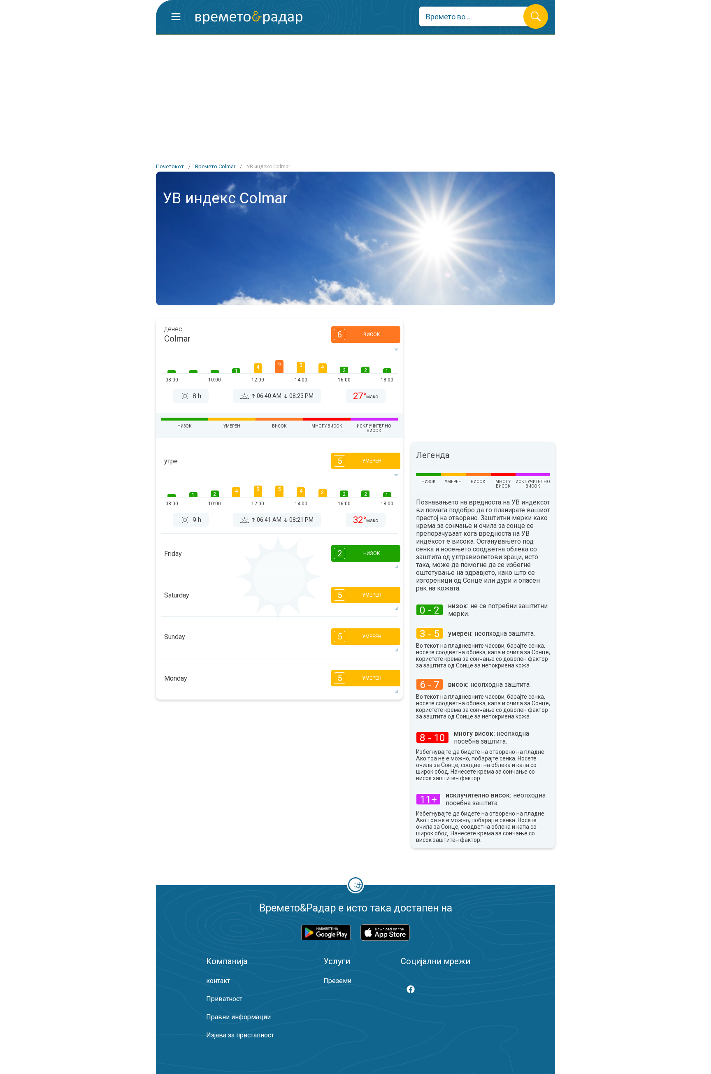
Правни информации (238, 1017)
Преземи (337, 981)
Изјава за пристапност (240, 1035)
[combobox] (477, 16)
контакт (218, 981)
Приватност (224, 999)
